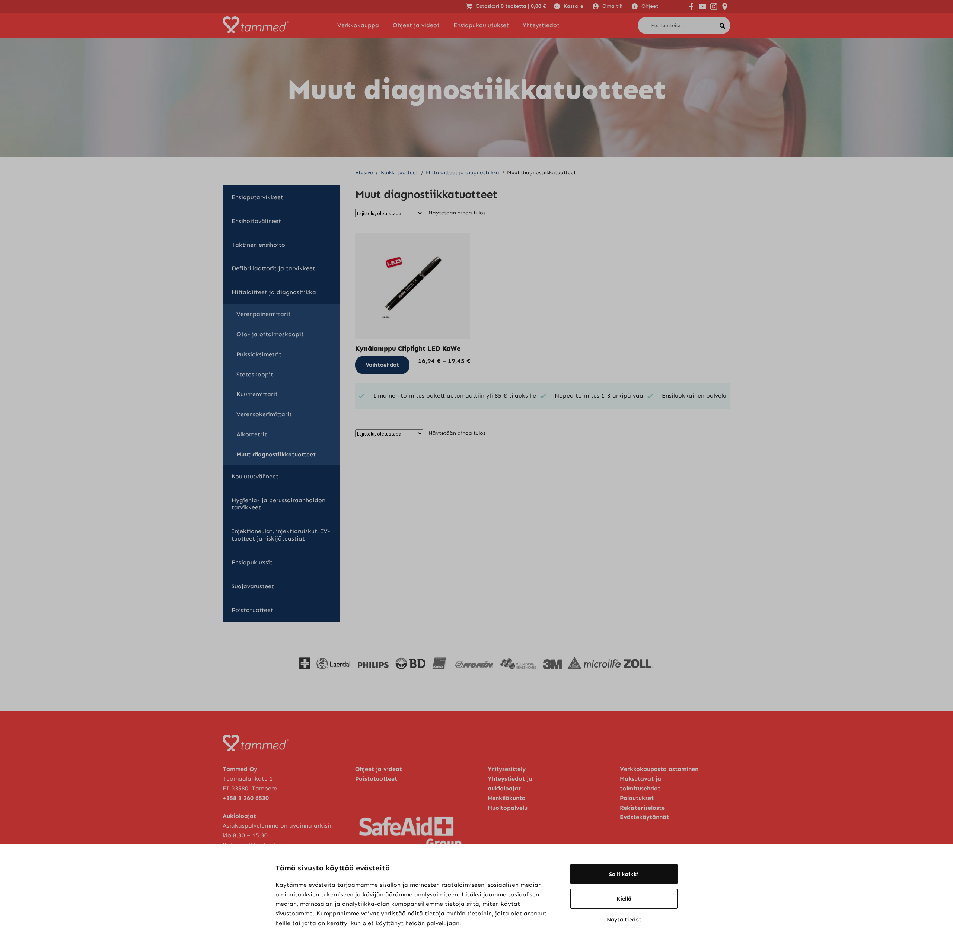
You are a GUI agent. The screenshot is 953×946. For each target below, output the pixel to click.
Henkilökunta (507, 798)
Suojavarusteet (253, 586)
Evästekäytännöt (644, 817)
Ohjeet (649, 6)
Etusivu (364, 172)
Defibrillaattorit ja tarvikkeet (273, 268)
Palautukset (637, 798)
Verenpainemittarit (263, 314)
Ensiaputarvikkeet (257, 197)
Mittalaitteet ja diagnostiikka (462, 172)
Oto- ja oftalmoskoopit (270, 334)
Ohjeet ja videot (416, 25)
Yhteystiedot (541, 25)
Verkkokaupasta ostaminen (659, 769)
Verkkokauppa (358, 25)
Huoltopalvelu (508, 807)
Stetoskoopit (254, 374)
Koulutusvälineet (255, 476)
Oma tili (612, 6)
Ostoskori (511, 6)
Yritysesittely (507, 769)
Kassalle (573, 6)
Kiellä (623, 898)
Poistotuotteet (252, 610)
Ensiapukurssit (252, 562)
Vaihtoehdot (382, 364)
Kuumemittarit (257, 394)
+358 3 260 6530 (246, 798)
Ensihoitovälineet (256, 220)
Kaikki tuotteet (399, 172)
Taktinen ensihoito (258, 244)
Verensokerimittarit (264, 414)
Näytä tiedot (624, 919)
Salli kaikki (624, 874)
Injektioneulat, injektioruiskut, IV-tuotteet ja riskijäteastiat (281, 535)
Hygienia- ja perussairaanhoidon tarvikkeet (278, 504)
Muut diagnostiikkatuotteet (276, 454)
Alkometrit (251, 434)
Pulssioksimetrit (258, 354)
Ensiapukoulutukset (481, 25)
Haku (724, 24)
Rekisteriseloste (642, 807)
